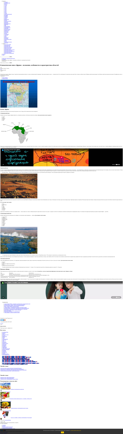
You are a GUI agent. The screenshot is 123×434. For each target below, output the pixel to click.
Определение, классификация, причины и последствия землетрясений (12, 369)
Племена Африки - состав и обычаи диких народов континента (14, 304)
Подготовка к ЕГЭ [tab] (5, 334)
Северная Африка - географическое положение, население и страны (15, 307)
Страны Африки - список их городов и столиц (12, 312)
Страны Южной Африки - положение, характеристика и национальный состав (17, 303)
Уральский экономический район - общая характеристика (9, 370)
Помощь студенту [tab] (5, 343)
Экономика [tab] (4, 341)
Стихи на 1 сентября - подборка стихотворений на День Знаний (21, 417)
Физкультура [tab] (4, 342)
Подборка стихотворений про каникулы (17, 389)
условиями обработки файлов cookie (75, 430)
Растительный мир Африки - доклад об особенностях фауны (14, 305)
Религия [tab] (3, 335)
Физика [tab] (3, 337)
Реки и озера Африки (7, 310)
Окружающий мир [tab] (5, 353)
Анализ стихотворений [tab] (6, 348)
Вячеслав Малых (7, 391)
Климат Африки (5, 77)
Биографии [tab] (4, 350)
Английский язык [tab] (5, 332)
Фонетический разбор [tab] (6, 354)
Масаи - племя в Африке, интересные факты (11, 306)
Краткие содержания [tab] (5, 349)
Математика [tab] (4, 345)
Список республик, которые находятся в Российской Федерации (11, 368)
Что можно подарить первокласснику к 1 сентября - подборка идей (21, 398)
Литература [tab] (4, 351)
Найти (11, 62)
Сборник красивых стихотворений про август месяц (19, 408)
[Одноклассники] (5, 320)
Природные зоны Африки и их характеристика (12, 311)
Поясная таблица (5, 78)
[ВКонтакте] (1, 320)
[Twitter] (2, 320)
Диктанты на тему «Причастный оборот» (7, 378)
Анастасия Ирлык (8, 410)
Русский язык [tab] (4, 352)
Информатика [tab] (4, 336)
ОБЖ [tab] (3, 340)
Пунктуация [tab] (4, 344)
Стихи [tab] (3, 338)
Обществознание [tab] (5, 339)
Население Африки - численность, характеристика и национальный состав (16, 308)
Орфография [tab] (4, 347)
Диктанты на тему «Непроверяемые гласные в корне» (9, 379)
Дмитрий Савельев (8, 401)
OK (62, 432)
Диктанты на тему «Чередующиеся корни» (7, 377)
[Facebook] (3, 320)
